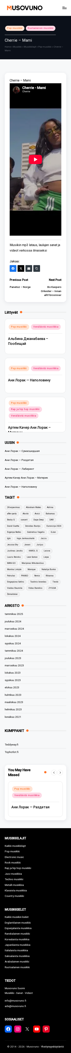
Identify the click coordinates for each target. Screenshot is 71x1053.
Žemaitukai (12, 594)
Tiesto (55, 582)
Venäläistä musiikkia (45, 326)
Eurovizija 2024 (54, 526)
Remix (37, 575)
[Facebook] (13, 268)
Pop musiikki (14, 28)
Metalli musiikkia (14, 884)
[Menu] (64, 8)
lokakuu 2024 (13, 635)
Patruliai (11, 575)
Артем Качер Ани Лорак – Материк (26, 477)
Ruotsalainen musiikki (40, 28)
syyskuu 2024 (13, 643)
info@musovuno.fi (15, 1000)
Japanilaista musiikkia (17, 944)
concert (24, 519)
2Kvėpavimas (13, 507)
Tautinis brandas (38, 582)
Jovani (27, 544)
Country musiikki (14, 895)
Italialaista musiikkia (16, 950)
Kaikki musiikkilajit (15, 845)
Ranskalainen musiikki (17, 933)
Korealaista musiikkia (17, 939)
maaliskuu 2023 (14, 702)
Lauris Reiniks (14, 557)
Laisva (47, 550)
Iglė (9, 538)
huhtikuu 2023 (13, 694)
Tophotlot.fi (12, 752)
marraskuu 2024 (14, 628)
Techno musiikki (14, 879)
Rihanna (49, 575)
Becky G (11, 519)
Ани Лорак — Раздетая (19, 459)
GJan (53, 532)
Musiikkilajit (30, 47)
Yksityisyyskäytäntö (52, 1046)
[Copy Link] (36, 268)
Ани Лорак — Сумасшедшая (22, 450)
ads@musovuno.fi (15, 1006)
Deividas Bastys (32, 526)
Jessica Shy (12, 544)
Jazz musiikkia (13, 873)
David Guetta (13, 526)
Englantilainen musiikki (18, 922)
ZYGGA (52, 588)
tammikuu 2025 (14, 613)
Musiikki (17, 47)
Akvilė (26, 513)
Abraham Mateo (33, 507)
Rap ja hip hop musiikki (25, 409)
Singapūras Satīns (15, 582)
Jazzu (44, 538)
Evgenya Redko (14, 532)
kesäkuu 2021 (13, 716)
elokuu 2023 (12, 687)
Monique (32, 569)
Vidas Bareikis (35, 588)
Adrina (50, 507)
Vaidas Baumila (14, 588)
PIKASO (24, 575)
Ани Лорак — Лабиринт (19, 468)
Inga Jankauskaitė (26, 538)
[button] (54, 772)
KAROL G (33, 550)
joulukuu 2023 (13, 658)
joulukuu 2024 (13, 621)
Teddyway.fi (11, 744)
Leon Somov (32, 557)
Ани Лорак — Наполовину (29, 380)
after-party (12, 513)
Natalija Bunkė (49, 569)
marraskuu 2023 (14, 665)
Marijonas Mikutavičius (33, 563)
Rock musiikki (13, 862)
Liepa (46, 557)
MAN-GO (11, 563)
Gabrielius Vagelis (36, 532)
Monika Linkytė (14, 569)
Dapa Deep (39, 519)
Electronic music (14, 857)
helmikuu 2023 (13, 709)
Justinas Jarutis (15, 550)
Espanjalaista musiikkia (18, 928)
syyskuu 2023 (13, 680)
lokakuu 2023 (13, 672)
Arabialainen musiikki (17, 961)
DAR (51, 519)
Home (8, 47)
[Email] (28, 268)
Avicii (37, 513)
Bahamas (50, 513)
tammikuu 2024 (14, 650)
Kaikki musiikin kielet (17, 916)
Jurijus (39, 544)
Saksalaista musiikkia (17, 956)
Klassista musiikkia (16, 890)
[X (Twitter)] (21, 268)
